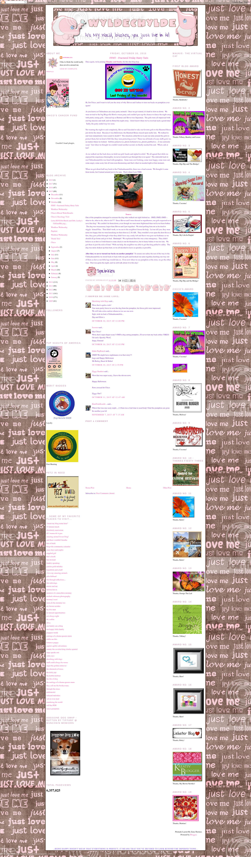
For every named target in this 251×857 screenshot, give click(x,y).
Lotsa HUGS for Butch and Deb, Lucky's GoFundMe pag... (66, 222)
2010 (51, 297)
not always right (52, 616)
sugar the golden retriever (56, 665)
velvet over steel (52, 698)
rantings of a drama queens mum (59, 636)
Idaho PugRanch (98, 351)
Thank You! (55, 238)
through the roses (53, 689)
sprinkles (67, 57)
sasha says (50, 655)
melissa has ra (51, 589)
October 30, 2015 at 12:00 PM (108, 321)
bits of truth (50, 543)
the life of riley (52, 679)
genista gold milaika (54, 566)
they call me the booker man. (57, 685)
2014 (51, 282)
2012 (51, 289)
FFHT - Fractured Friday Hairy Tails (129, 57)
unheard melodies (53, 695)
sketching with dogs (54, 659)
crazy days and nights (54, 549)
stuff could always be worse (57, 662)
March (53, 269)
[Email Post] (119, 280)
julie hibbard (51, 576)
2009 (51, 301)
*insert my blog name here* (57, 523)
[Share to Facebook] (131, 280)
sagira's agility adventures (56, 645)
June (53, 258)
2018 (51, 180)
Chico (53, 242)
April (53, 266)
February (54, 273)
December (55, 194)
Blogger (193, 834)
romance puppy (52, 642)
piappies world (52, 632)
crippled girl (51, 553)
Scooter (95, 327)
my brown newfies (53, 606)
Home (128, 487)
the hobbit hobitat (53, 675)
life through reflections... (56, 579)
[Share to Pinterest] (134, 280)
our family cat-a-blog (54, 626)
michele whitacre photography (58, 596)
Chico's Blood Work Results (62, 213)
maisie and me (52, 586)
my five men (51, 609)
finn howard (51, 559)
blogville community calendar (58, 546)
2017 (51, 183)
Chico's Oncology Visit (60, 216)
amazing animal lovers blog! (57, 536)
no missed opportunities (55, 612)
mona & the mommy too (55, 602)
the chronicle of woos (54, 669)
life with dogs (51, 583)
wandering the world (54, 702)
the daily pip (51, 672)
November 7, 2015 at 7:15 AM (108, 414)
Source (128, 214)
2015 (51, 191)
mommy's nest (51, 599)
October (54, 202)
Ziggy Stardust (98, 371)
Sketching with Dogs (100, 301)
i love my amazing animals (56, 573)
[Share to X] (128, 280)
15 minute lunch (52, 526)
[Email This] (123, 280)
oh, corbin (50, 619)
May (53, 262)
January (54, 277)
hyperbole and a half (54, 569)
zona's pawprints (52, 708)
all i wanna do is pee (54, 533)
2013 (51, 286)
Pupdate (54, 231)
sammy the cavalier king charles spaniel (62, 649)
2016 (51, 187)
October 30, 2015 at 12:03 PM (108, 344)
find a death (50, 556)
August (54, 250)
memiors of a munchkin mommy (59, 593)
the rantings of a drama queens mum (60, 682)
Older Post (167, 487)
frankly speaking (53, 563)
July (52, 254)
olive (48, 622)
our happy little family (55, 629)
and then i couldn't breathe (56, 540)
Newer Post (90, 487)
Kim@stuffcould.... (99, 404)
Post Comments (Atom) (105, 493)
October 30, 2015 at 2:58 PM (107, 364)
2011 (51, 293)
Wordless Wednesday (59, 209)
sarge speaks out (52, 652)
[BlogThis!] (126, 280)
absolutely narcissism (54, 530)
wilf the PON (51, 705)
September (55, 247)
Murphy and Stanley (114, 61)
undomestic (50, 692)
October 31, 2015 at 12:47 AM (108, 397)
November (55, 198)
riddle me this (51, 639)
